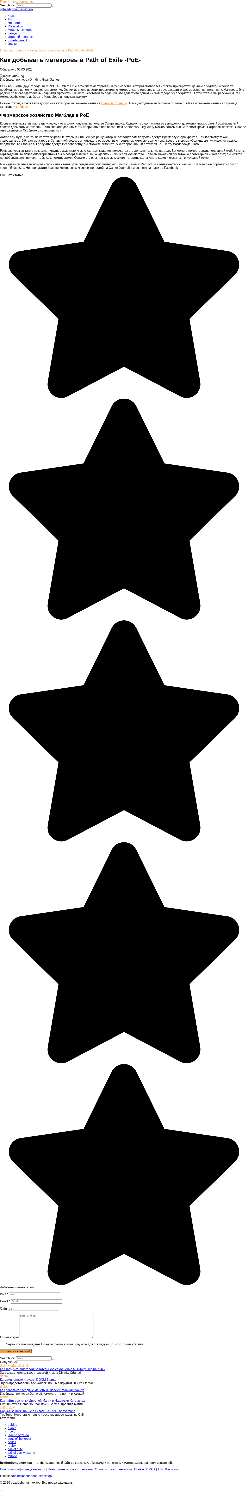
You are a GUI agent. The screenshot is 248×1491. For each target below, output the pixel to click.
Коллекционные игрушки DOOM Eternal (28, 1379)
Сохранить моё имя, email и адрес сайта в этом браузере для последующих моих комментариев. (74, 1344)
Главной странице (114, 103)
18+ (160, 1469)
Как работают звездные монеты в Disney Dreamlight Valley (42, 1390)
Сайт (3, 1308)
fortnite (12, 1456)
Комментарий (10, 1337)
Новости (14, 22)
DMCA (150, 1469)
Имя (4, 1294)
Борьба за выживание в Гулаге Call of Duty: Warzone (37, 1411)
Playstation (15, 26)
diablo (12, 1428)
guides (12, 1424)
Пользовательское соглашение (70, 1469)
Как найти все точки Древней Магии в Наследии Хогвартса (42, 1400)
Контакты (172, 1469)
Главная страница (13, 50)
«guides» (21, 106)
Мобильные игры (20, 29)
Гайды (12, 33)
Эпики (12, 43)
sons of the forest (19, 1438)
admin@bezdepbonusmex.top (31, 1476)
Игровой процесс (20, 36)
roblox (12, 1445)
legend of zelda (18, 1435)
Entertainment (17, 40)
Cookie (139, 1469)
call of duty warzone (21, 1452)
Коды (11, 15)
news (11, 1431)
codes (12, 1442)
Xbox (11, 19)
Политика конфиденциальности (23, 1469)
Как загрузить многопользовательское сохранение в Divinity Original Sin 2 (52, 1369)
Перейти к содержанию (17, 1)
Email (5, 1301)
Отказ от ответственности (113, 1469)
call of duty (15, 1449)
